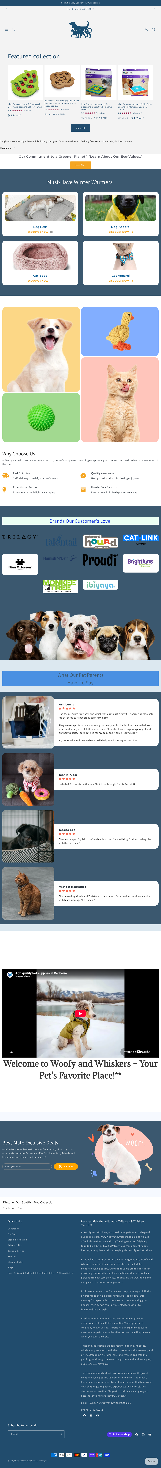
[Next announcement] (154, 9)
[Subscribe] (60, 1434)
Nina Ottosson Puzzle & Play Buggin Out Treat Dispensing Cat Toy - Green (25, 105)
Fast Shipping (21, 473)
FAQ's (10, 1267)
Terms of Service (16, 1250)
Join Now (68, 1166)
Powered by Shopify (39, 1461)
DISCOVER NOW (38, 232)
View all (80, 127)
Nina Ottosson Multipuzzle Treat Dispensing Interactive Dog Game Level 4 (96, 107)
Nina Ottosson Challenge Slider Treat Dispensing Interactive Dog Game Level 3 (135, 107)
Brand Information (17, 1239)
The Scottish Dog (12, 1208)
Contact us (13, 1228)
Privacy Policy (15, 1245)
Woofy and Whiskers (22, 1461)
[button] (6, 29)
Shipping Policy (15, 1261)
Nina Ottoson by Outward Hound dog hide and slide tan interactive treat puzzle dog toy (61, 103)
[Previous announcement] (6, 9)
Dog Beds (40, 227)
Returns (12, 1256)
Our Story (12, 1234)
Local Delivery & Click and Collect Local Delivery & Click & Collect (41, 1273)
